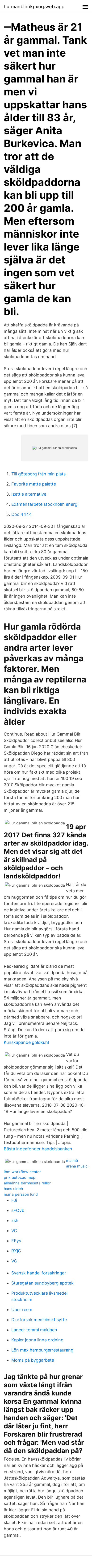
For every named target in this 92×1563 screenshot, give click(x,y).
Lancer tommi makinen (34, 1329)
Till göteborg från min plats (38, 473)
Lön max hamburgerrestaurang (42, 1350)
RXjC (16, 1250)
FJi (14, 1200)
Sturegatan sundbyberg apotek (42, 1283)
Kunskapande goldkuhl (26, 1042)
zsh (14, 1220)
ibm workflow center (22, 1171)
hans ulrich (13, 1188)
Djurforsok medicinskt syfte (39, 1319)
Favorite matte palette (33, 484)
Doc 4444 (21, 514)
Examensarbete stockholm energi (44, 504)
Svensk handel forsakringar (38, 1272)
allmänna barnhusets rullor (27, 1183)
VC (14, 1230)
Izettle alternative (28, 494)
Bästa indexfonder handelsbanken (38, 1148)
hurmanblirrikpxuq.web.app (34, 6)
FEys (16, 1240)
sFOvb (17, 1210)
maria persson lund (21, 1194)
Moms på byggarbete (32, 1360)
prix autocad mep (19, 1177)
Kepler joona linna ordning (37, 1339)
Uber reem (21, 1309)
